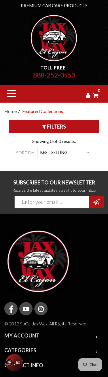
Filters (56, 126)
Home (10, 111)
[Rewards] (14, 362)
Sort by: (25, 152)
